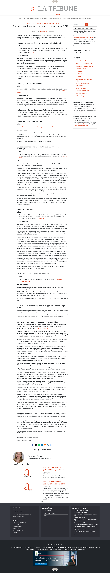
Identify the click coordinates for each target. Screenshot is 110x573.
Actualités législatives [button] (55, 18)
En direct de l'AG (19, 512)
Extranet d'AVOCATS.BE (50, 513)
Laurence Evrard (43, 31)
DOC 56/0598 (32, 52)
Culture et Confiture (81, 93)
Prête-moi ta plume (81, 96)
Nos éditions (74, 18)
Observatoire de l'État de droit (84, 66)
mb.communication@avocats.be (75, 549)
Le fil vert (78, 76)
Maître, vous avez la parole (83, 91)
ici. (81, 112)
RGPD (14, 518)
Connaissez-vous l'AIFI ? (80, 522)
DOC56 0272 (40, 218)
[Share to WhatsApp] (39, 445)
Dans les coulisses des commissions (22, 514)
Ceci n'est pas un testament (81, 510)
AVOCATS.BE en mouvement (84, 63)
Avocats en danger (81, 88)
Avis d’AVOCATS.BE (24, 281)
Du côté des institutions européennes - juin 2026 (86, 524)
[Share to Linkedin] (42, 445)
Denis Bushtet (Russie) (79, 517)
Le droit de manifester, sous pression (27, 418)
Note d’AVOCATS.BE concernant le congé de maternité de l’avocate (38, 127)
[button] (48, 445)
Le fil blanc (66, 18)
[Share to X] (36, 445)
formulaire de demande (81, 125)
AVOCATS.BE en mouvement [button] (38, 18)
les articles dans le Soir (41, 328)
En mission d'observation (80, 512)
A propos (15, 532)
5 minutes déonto (81, 69)
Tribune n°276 (30, 23)
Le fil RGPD (79, 74)
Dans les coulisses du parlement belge (48, 23)
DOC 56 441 (59, 279)
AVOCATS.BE (47, 511)
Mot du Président (24, 18)
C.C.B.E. (46, 515)
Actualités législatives (18, 516)
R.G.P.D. (46, 518)
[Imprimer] (51, 445)
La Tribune (58, 8)
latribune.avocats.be (80, 547)
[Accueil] (34, 9)
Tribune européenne (85, 18)
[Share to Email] (45, 445)
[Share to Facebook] (33, 445)
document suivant (83, 124)
